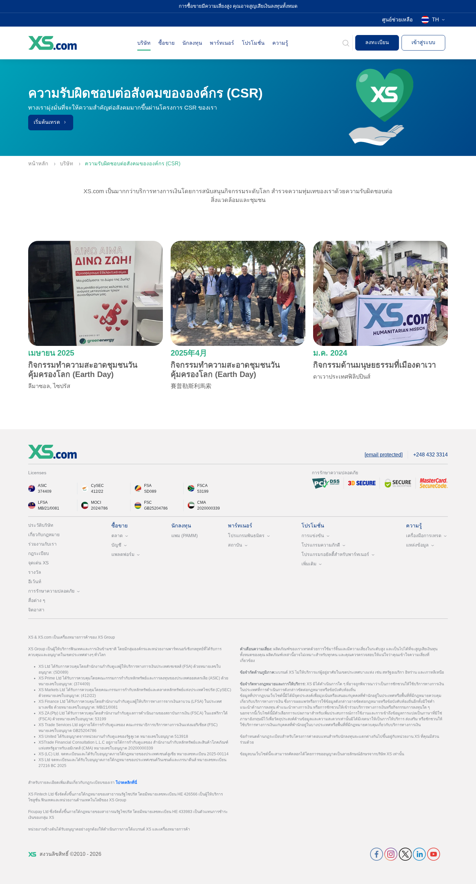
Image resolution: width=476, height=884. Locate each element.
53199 (203, 491)
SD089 (150, 491)
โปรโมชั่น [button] (253, 43)
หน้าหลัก (39, 163)
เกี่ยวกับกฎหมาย (44, 534)
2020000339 (208, 508)
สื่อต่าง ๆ (36, 600)
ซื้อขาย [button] (166, 43)
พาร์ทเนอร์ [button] (222, 43)
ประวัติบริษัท (40, 525)
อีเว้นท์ (34, 581)
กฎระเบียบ (38, 553)
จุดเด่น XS (38, 562)
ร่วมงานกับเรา (42, 544)
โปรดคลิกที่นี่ (126, 782)
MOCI (96, 502)
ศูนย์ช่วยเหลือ (397, 19)
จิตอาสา (36, 609)
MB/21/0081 (48, 508)
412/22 (97, 491)
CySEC (97, 485)
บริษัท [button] (144, 43)
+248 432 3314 (430, 454)
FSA (148, 485)
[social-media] (376, 853)
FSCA (202, 485)
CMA (201, 502)
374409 (44, 491)
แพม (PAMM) (184, 535)
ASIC (42, 485)
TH (435, 19)
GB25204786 (156, 508)
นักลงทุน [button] (192, 43)
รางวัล (34, 572)
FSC (148, 502)
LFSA (43, 502)
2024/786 (99, 508)
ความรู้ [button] (280, 43)
